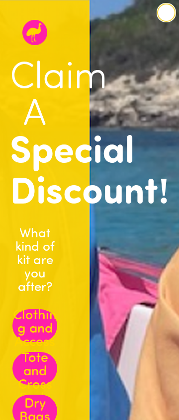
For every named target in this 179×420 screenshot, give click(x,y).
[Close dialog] (166, 12)
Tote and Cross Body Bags (35, 368)
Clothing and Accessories (35, 325)
